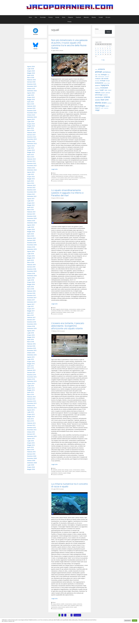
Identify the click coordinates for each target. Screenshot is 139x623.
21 (105, 52)
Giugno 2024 (31, 123)
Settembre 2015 (31, 355)
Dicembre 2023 (31, 137)
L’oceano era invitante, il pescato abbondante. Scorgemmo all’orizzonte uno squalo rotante (67, 326)
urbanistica (106, 108)
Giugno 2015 (31, 361)
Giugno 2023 (31, 150)
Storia (63, 17)
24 (96, 54)
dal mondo (104, 78)
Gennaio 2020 (31, 240)
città (96, 76)
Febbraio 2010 (31, 451)
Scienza (50, 17)
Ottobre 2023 (31, 141)
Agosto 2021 (30, 198)
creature (53, 176)
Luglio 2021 (30, 201)
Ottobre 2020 (31, 220)
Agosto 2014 (31, 383)
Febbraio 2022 (31, 185)
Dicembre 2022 (31, 163)
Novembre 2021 (31, 192)
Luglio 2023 (30, 148)
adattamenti (56, 174)
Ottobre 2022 (31, 168)
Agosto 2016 (31, 330)
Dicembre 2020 (31, 216)
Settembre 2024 (32, 117)
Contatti (101, 17)
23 (110, 52)
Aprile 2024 (30, 128)
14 (105, 50)
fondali (76, 176)
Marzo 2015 (30, 368)
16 (110, 50)
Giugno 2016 (31, 335)
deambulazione (59, 176)
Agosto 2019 (31, 251)
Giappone (70, 17)
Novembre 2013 (31, 403)
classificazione (75, 174)
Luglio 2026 (30, 68)
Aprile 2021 (30, 207)
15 (107, 50)
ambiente (55, 469)
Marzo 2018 (30, 289)
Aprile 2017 (30, 313)
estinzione (79, 604)
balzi (63, 469)
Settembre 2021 (31, 196)
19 (100, 52)
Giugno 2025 (31, 97)
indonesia (80, 176)
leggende (97, 90)
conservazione (83, 174)
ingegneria (105, 85)
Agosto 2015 (30, 357)
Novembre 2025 (32, 86)
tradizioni (107, 106)
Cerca (96, 29)
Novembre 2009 (32, 458)
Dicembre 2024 (31, 110)
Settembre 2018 (31, 275)
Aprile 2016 (30, 339)
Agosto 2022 (31, 172)
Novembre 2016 (31, 324)
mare (62, 310)
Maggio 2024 (31, 126)
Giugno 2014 (31, 388)
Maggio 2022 (31, 178)
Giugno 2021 (31, 203)
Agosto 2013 (31, 410)
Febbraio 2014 (31, 396)
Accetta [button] (134, 620)
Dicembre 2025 (31, 84)
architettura (107, 72)
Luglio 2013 (30, 412)
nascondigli (73, 310)
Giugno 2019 (31, 256)
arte (96, 74)
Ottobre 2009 (31, 460)
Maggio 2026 (31, 73)
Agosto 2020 (31, 225)
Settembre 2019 (32, 249)
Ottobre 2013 (31, 405)
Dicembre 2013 (31, 401)
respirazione (82, 177)
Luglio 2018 (30, 280)
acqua (54, 604)
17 (95, 52)
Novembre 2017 (31, 297)
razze (80, 605)
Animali (57, 17)
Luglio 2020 (30, 227)
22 (107, 52)
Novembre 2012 (31, 429)
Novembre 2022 (32, 165)
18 (98, 52)
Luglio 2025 (30, 95)
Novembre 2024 (32, 112)
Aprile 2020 (30, 234)
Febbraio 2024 (31, 132)
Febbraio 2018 (31, 291)
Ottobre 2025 (31, 88)
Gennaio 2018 (31, 293)
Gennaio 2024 (31, 134)
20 (103, 52)
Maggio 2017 (31, 311)
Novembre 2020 (32, 218)
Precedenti (77, 615)
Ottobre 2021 (31, 194)
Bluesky (94, 17)
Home (30, 17)
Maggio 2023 (31, 152)
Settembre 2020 (32, 223)
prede (77, 605)
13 (103, 50)
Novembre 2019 (31, 245)
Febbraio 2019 (31, 264)
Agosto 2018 (30, 278)
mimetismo (54, 177)
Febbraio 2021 (31, 212)
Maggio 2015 (31, 363)
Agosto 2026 (31, 66)
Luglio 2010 (30, 440)
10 (95, 50)
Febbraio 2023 (31, 159)
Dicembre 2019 (31, 242)
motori (109, 90)
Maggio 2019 (31, 258)
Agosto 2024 (31, 119)
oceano (78, 310)
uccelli (102, 108)
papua (65, 177)
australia (65, 174)
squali (69, 179)
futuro (108, 83)
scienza (57, 179)
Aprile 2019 (30, 260)
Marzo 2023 (30, 156)
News (54, 173)
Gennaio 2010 (31, 454)
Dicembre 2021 (31, 190)
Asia (99, 74)
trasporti (97, 108)
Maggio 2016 (31, 337)
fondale (59, 310)
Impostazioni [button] (127, 620)
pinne (72, 177)
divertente (97, 80)
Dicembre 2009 (31, 456)
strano (104, 103)
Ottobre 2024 (31, 115)
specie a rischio (69, 607)
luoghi (102, 90)
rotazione (60, 473)
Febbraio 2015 (31, 370)
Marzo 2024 (30, 130)
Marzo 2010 (30, 449)
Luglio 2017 (30, 306)
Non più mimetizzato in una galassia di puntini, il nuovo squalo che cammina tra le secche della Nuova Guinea (69, 44)
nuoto (61, 605)
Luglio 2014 (30, 385)
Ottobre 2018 (31, 273)
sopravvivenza (61, 607)
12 (100, 50)
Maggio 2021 (31, 205)
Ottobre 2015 (31, 352)
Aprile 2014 (30, 392)
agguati (58, 309)
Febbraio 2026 (31, 79)
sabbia (64, 312)
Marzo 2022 (30, 183)
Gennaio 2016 (31, 346)
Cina (108, 74)
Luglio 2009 (30, 465)
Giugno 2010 (31, 443)
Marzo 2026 (30, 77)
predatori (76, 177)
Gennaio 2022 (31, 187)
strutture (109, 103)
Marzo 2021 (30, 209)
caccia (70, 469)
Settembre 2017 (31, 302)
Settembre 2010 (32, 436)
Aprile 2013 (30, 418)
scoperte (61, 179)
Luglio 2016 (30, 333)
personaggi (99, 95)
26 (100, 54)
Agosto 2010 (31, 438)
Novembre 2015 (31, 350)
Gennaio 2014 (31, 399)
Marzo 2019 (30, 262)
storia (98, 102)
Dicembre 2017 (31, 295)
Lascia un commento (58, 181)
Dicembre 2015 (31, 348)
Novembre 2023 (32, 139)
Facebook (78, 17)
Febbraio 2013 (31, 423)
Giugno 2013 (31, 414)
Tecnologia (43, 17)
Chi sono (108, 17)
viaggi (97, 110)
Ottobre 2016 (31, 326)
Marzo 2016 (30, 341)
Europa (108, 80)
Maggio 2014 (31, 390)
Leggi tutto (54, 169)
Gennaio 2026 (31, 82)
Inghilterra (97, 88)
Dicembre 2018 (31, 269)
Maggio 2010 (31, 445)
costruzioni (107, 76)
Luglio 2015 (30, 359)
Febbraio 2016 (31, 344)
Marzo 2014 (30, 394)
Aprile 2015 (30, 366)
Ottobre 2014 (31, 379)
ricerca (53, 179)
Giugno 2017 (31, 308)
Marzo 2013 (30, 421)
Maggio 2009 (31, 469)
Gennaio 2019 (31, 267)
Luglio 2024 (30, 121)
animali (60, 174)
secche (66, 179)
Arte (36, 17)
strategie (68, 473)
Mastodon (86, 17)
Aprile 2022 (30, 181)
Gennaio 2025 (31, 108)
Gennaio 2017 (31, 319)
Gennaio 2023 (31, 161)
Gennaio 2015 (31, 372)
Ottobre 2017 (31, 300)
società (97, 100)
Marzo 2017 (30, 315)
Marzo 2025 (30, 104)
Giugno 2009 (31, 467)
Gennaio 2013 (31, 425)
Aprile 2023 (30, 154)
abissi (54, 309)
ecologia (66, 176)
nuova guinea (60, 177)
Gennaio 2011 (31, 434)
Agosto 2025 (31, 93)
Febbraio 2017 (31, 317)
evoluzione (71, 176)
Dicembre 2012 (31, 427)
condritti (62, 604)
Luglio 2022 (30, 174)
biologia (70, 174)
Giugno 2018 (31, 282)
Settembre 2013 (32, 407)
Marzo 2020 (30, 236)
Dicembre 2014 (31, 374)
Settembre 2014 (32, 381)
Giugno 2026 (31, 71)
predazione (83, 471)
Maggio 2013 (31, 416)
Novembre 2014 (31, 377)
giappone (97, 85)
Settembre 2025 (32, 90)
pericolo (108, 92)
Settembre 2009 (32, 462)
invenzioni (104, 88)
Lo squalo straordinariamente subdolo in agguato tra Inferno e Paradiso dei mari (67, 193)
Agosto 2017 (30, 304)
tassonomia (75, 179)
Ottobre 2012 (31, 432)
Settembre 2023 (32, 143)
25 (98, 54)
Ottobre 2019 (31, 247)
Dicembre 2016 (31, 322)
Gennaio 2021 (31, 214)
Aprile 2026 (30, 75)
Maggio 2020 (31, 231)
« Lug (102, 60)
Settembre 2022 (32, 170)
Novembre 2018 (31, 271)
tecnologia (100, 106)
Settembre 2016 (32, 328)
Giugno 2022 (31, 176)
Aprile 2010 (30, 447)
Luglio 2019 (30, 253)
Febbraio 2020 (31, 238)
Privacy (69, 21)
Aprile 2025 (30, 101)
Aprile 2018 (30, 286)
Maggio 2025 (31, 99)
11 (98, 50)
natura (66, 471)
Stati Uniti (104, 100)
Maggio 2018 (31, 284)
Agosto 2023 (31, 146)
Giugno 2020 (31, 229)
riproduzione (59, 312)
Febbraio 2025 (31, 106)
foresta (105, 83)
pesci (69, 177)
